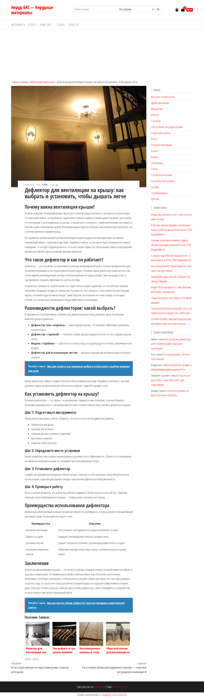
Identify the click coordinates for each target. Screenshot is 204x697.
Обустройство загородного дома (167, 127)
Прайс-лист (46, 25)
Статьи (60, 25)
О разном (155, 121)
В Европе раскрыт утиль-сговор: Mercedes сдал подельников (171, 380)
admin (45, 184)
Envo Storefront (120, 687)
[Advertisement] (102, 53)
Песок (154, 139)
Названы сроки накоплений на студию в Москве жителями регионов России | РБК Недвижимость (171, 244)
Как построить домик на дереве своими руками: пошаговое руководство (171, 343)
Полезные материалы (161, 145)
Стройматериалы (159, 193)
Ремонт (154, 157)
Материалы (17, 25)
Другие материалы (160, 103)
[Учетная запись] (177, 9)
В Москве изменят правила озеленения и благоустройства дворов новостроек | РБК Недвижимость (171, 229)
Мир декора (157, 109)
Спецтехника (157, 163)
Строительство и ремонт (163, 181)
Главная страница (19, 82)
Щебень (155, 199)
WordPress (99, 687)
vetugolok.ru (107, 695)
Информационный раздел (42, 82)
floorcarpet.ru (120, 695)
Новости (73, 25)
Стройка (35, 658)
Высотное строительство (163, 97)
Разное (154, 151)
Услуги (31, 25)
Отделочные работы (161, 133)
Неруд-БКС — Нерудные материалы (32, 9)
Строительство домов (161, 175)
